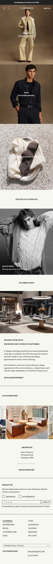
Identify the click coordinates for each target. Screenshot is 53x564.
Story (30, 521)
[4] (27, 273)
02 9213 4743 (33, 556)
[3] (26, 273)
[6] (31, 273)
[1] (22, 273)
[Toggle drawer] (4, 8)
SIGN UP (46, 502)
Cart (46, 8)
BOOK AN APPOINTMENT (13, 378)
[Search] (8, 8)
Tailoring (32, 528)
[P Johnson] (26, 8)
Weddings (32, 532)
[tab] (18, 463)
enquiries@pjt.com (36, 552)
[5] (29, 273)
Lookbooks (33, 525)
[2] (24, 273)
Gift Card (32, 536)
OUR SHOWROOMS (10, 396)
